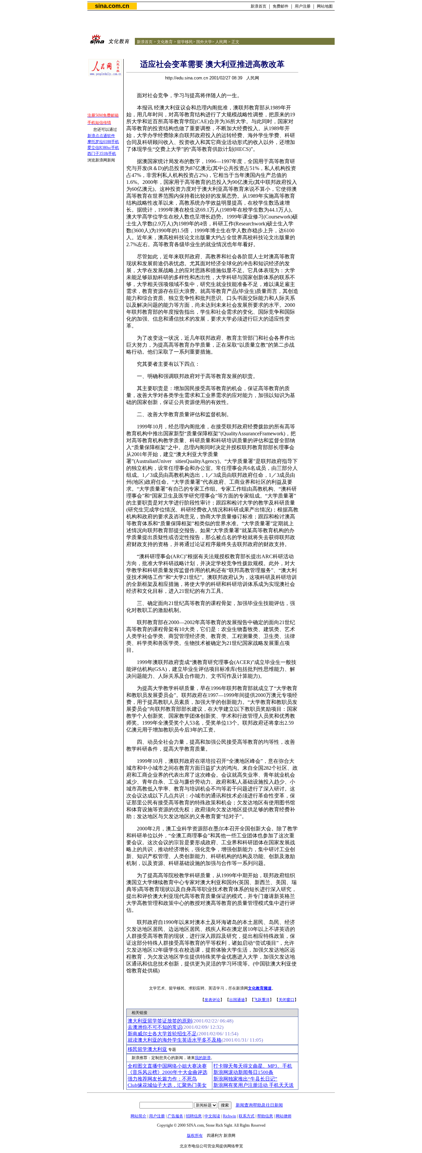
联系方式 (247, 1116)
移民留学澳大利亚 (147, 1049)
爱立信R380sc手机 (103, 147)
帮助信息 (265, 1116)
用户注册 (303, 6)
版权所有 (195, 1135)
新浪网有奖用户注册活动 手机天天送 (253, 1085)
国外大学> (205, 42)
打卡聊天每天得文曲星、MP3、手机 (252, 1066)
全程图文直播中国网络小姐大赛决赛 (167, 1066)
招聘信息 (194, 1116)
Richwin (229, 1116)
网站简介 (138, 1116)
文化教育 (165, 42)
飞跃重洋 (262, 999)
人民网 (221, 42)
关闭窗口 (286, 999)
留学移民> (186, 42)
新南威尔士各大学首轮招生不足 (162, 1033)
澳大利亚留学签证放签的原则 (160, 1020)
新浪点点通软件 (101, 135)
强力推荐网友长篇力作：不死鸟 (162, 1078)
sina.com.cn (112, 6)
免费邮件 (280, 6)
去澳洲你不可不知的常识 (155, 1027)
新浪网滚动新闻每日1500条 (243, 1072)
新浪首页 (258, 6)
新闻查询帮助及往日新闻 (259, 1105)
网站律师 (283, 1116)
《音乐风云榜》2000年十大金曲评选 (167, 1072)
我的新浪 (203, 1057)
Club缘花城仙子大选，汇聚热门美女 (167, 1085)
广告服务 (175, 1116)
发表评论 (212, 999)
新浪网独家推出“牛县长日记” (245, 1078)
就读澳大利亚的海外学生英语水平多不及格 (175, 1040)
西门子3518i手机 (101, 153)
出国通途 (237, 999)
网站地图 (325, 6)
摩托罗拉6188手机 (103, 141)
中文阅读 (212, 1116)
